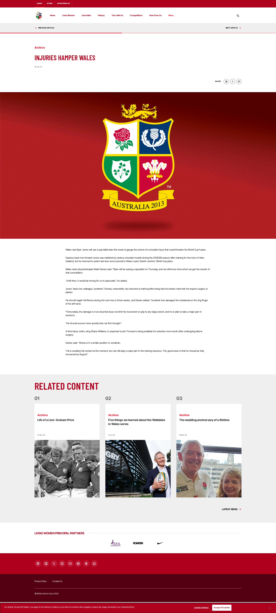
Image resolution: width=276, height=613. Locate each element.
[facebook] (226, 81)
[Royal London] (115, 543)
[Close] (269, 608)
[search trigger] (238, 15)
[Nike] (160, 543)
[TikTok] (62, 563)
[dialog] (138, 608)
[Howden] (138, 543)
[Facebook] (46, 563)
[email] (238, 81)
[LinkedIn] (78, 563)
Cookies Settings (201, 607)
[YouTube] (70, 563)
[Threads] (86, 563)
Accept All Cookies (222, 607)
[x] (232, 81)
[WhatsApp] (94, 563)
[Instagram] (37, 563)
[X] (54, 563)
